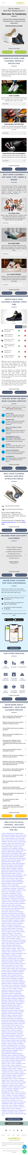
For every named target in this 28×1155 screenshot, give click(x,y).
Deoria (3, 908)
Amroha (20, 841)
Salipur (13, 1065)
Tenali (12, 1093)
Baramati (19, 858)
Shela (3, 1077)
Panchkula (10, 1031)
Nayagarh (4, 1023)
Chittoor (8, 900)
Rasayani (24, 1056)
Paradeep (8, 1033)
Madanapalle (5, 991)
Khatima (4, 976)
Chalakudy (12, 886)
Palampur (4, 1030)
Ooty (23, 1026)
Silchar (12, 1080)
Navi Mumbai (5, 1021)
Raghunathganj (22, 1046)
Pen (14, 1036)
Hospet (18, 943)
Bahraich (4, 853)
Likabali (14, 988)
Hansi (10, 940)
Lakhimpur (23, 986)
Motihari (12, 1008)
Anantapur (4, 843)
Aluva (3, 838)
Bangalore (15, 856)
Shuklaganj (22, 1078)
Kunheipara (23, 985)
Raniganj (18, 1056)
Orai (3, 1028)
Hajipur (3, 938)
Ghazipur (13, 928)
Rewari (7, 1060)
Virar (16, 1110)
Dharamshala (5, 911)
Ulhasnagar (21, 1103)
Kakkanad (22, 960)
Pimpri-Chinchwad (20, 1040)
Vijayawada (4, 1110)
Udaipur (11, 1102)
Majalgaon (16, 995)
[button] (11, 567)
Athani (10, 846)
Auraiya (20, 846)
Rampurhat (15, 1055)
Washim (21, 1112)
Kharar (9, 975)
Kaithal (11, 960)
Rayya (17, 1058)
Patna (7, 1035)
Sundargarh (16, 1088)
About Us (3, 1135)
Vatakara (4, 1108)
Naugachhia (14, 1020)
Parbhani (14, 1033)
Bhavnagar (20, 870)
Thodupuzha (21, 1095)
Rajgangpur (16, 1050)
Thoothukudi (5, 1097)
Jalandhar (13, 950)
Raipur (13, 1048)
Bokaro (17, 878)
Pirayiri (8, 1041)
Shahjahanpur (22, 1073)
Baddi (13, 850)
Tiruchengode (5, 1098)
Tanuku (23, 1091)
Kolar (11, 980)
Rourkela (13, 1061)
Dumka (3, 918)
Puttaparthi (9, 1046)
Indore (14, 946)
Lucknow (15, 990)
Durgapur (11, 918)
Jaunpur (13, 953)
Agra (22, 833)
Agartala (18, 833)
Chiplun (3, 900)
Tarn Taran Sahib (6, 1093)
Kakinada (16, 960)
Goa (14, 930)
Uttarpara (15, 1105)
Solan (7, 1083)
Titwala (3, 1100)
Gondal (23, 931)
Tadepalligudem (5, 1091)
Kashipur (4, 968)
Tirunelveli (12, 1098)
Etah (6, 920)
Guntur (20, 935)
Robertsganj (19, 1060)
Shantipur (9, 1075)
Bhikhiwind (12, 871)
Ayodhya (21, 848)
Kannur (17, 965)
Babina (9, 850)
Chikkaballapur (20, 896)
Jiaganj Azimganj (12, 958)
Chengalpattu (12, 893)
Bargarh (19, 860)
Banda (10, 856)
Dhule (7, 915)
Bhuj (25, 875)
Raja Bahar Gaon (20, 1048)
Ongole (19, 1026)
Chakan (9, 885)
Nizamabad (8, 1025)
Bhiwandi (4, 875)
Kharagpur (4, 975)
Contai (10, 901)
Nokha (17, 1025)
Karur (21, 966)
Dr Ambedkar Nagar (15, 916)
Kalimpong (10, 961)
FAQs (8, 1135)
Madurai (11, 993)
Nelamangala (10, 1023)
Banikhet (21, 856)
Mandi (23, 996)
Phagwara (23, 1038)
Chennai (19, 893)
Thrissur (11, 1097)
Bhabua (20, 866)
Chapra (19, 890)
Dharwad (10, 913)
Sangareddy (5, 1068)
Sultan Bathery (17, 1086)
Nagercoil (4, 1015)
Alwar (6, 838)
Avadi (9, 848)
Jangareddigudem (6, 953)
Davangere (18, 905)
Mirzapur (4, 1005)
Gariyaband (16, 926)
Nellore (17, 1023)
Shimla (19, 1077)
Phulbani (8, 1040)
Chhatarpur (4, 895)
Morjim (8, 1008)
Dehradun (4, 906)
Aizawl (17, 835)
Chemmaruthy (5, 893)
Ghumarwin (19, 928)
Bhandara (20, 868)
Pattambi (12, 1035)
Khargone (14, 975)
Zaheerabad (18, 1113)
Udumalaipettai (5, 1103)
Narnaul (4, 1020)
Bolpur (9, 880)
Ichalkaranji (4, 946)
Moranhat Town (19, 1006)
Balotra (11, 855)
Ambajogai (21, 838)
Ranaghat (21, 1055)
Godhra (21, 930)
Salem (3, 1065)
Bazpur (3, 865)
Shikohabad (8, 1077)
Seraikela (4, 1073)
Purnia (23, 1045)
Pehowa (10, 1036)
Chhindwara (5, 896)
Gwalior (14, 936)
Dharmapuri (4, 913)
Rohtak (3, 1061)
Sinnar (8, 1081)
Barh (23, 860)
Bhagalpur (14, 868)
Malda (9, 996)
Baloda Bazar (5, 855)
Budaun (15, 881)
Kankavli (23, 963)
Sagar (8, 1063)
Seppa (21, 1071)
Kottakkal (4, 983)
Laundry (14, 667)
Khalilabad (20, 971)
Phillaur (3, 1040)
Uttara (10, 1105)
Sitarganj (23, 1081)
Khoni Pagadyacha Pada (13, 976)
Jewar (24, 953)
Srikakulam (4, 1086)
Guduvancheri (5, 935)
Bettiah (16, 866)
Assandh (22, 845)
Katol (20, 968)
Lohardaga (4, 990)
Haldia (7, 938)
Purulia (3, 1046)
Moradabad (11, 1006)
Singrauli (4, 1081)
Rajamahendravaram (7, 1050)
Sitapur (18, 1081)
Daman (11, 903)
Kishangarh (20, 978)
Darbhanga (22, 903)
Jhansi (20, 955)
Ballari (21, 853)
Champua (23, 886)
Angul (9, 843)
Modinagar (9, 1005)
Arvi (13, 845)
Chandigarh (13, 888)
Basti (14, 863)
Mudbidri (17, 1008)
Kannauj (4, 965)
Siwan (3, 1083)
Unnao (3, 1105)
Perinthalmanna (5, 1038)
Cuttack (3, 903)
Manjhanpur (4, 1000)
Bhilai (17, 871)
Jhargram (4, 956)
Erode (3, 920)
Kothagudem (22, 981)
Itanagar (9, 948)
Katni (17, 968)
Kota (17, 981)
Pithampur (13, 1041)
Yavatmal (12, 1113)
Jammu (9, 951)
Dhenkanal (21, 913)
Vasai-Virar (22, 1106)
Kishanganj (13, 978)
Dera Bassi (8, 908)
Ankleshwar (18, 843)
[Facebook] (6, 1130)
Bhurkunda (5, 876)
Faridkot (10, 921)
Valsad (8, 1106)
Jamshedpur (15, 951)
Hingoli (3, 943)
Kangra (18, 963)
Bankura (8, 858)
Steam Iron (22, 667)
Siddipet (4, 1080)
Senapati (17, 1071)
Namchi (15, 1016)
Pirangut (4, 1041)
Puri (19, 1045)
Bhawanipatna (5, 871)
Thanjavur (8, 1095)
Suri (6, 1090)
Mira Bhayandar (12, 1003)
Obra (15, 1026)
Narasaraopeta (10, 1018)
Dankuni (16, 903)
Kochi (3, 980)
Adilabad (9, 833)
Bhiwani (9, 875)
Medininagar (12, 1001)
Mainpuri (10, 995)
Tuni (18, 1100)
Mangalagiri (15, 998)
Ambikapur (4, 841)
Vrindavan (4, 1112)
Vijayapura (18, 1108)
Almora (23, 836)
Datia (13, 905)
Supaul (21, 1088)
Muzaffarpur (4, 1011)
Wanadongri (11, 1112)
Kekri (9, 970)
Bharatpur (4, 870)
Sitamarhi (13, 1081)
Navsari (11, 1021)
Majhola (22, 995)
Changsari (4, 890)
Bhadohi (4, 868)
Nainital (21, 1015)
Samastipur (18, 1065)
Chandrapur (20, 888)
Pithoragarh (20, 1041)
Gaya (3, 928)
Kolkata (21, 980)
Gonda (18, 931)
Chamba (18, 886)
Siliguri (16, 1080)
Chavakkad (12, 891)
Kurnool (4, 986)
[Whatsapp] (10, 1130)
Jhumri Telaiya (17, 956)
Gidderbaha (4, 930)
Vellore (8, 1108)
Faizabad (22, 920)
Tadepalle (15, 1090)
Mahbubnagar (17, 993)
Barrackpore (5, 863)
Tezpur (16, 1093)
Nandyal (4, 1018)
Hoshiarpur (12, 943)
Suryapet (10, 1090)
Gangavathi (4, 926)
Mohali (18, 1005)
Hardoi (18, 940)
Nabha (21, 1011)
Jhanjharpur (14, 955)
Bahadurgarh (19, 851)
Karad (3, 966)
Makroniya (4, 996)
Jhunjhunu (4, 958)
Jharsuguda (10, 956)
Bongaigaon (19, 880)
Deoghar (22, 906)
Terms (13, 1135)
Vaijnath (4, 1106)
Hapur (14, 940)
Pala (15, 1028)
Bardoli (10, 860)
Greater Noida (17, 933)
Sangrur (15, 1068)
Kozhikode (15, 983)
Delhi (12, 906)
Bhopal (13, 875)
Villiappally (11, 1110)
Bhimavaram (5, 873)
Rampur (10, 1055)
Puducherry (4, 1045)
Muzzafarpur (11, 1011)
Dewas (6, 910)
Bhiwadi (19, 873)
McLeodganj (5, 1001)
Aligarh (13, 836)
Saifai (23, 1063)
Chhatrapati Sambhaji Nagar (15, 895)
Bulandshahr (21, 881)
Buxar (14, 883)
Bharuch (9, 870)
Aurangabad (5, 848)
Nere (20, 1023)
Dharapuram (12, 911)
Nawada (16, 1021)
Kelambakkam (14, 970)
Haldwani (12, 938)
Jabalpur (14, 948)
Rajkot (3, 1051)
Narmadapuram (19, 1018)
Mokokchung (5, 1006)
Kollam (3, 981)
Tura (21, 1100)
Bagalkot (23, 850)
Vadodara (21, 1105)
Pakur (11, 1028)
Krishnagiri (21, 983)
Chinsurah (21, 898)
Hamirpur (18, 938)
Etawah (10, 920)
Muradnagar (21, 1010)
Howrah (3, 945)
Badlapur (18, 850)
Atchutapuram (5, 846)
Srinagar (10, 1086)
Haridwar (23, 940)
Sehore (12, 1071)
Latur (7, 988)
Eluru (22, 918)
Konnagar (8, 981)
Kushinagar (17, 986)
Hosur (22, 943)
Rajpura (15, 1051)
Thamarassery (22, 1093)
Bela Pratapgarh (19, 865)
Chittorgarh (14, 900)
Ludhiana (21, 990)
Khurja (8, 978)
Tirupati (18, 1098)
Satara (21, 1070)
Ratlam (8, 1058)
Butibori (10, 883)
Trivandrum (13, 1100)
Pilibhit (13, 1040)
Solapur (12, 1083)
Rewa (3, 1060)
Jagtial (18, 948)
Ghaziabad (7, 928)
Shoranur (16, 1078)
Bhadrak (9, 868)
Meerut (17, 1001)
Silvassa (21, 1080)
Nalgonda (4, 1016)
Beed (7, 865)
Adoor (13, 833)
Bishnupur (12, 878)
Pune (16, 1045)
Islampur (4, 948)
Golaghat (8, 931)
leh (10, 988)
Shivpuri (11, 1078)
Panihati (16, 1031)
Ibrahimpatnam (16, 945)
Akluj (24, 835)
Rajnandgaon (9, 1051)
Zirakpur (24, 1113)
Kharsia (20, 975)
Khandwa (16, 973)
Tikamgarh (16, 1097)
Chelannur (18, 891)
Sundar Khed (9, 1088)
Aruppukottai (8, 845)
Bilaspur (4, 878)
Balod (24, 853)
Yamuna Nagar (5, 1113)
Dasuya (9, 905)
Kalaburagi (4, 961)
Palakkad (19, 1028)
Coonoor (22, 901)
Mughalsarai (5, 1010)
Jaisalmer (8, 950)
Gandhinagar (17, 925)
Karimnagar (8, 966)
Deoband (17, 906)
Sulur (3, 1088)
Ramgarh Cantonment (16, 1053)
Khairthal (14, 971)
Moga (14, 1005)
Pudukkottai (11, 1045)
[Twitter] (17, 1130)
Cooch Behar (15, 901)
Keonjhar (4, 971)
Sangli (10, 1068)
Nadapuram (4, 1013)
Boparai (3, 881)
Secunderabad (5, 1071)
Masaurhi (10, 1000)
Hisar (7, 943)
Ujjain (15, 1103)
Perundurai (13, 1038)
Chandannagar (6, 888)
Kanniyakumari (10, 965)
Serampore (10, 1073)
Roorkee (8, 1061)
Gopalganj (4, 933)
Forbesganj (20, 923)
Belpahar (4, 866)
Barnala (13, 861)
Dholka (3, 915)
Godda (17, 930)
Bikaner (21, 876)
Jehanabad (19, 953)
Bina (8, 878)
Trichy (7, 1100)
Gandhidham (10, 925)
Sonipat (21, 1083)
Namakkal (9, 1016)
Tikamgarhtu (23, 1097)
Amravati (10, 841)
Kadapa (3, 960)
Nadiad (15, 1013)
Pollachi (10, 1043)
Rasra (3, 1058)
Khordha (4, 978)
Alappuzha (7, 836)
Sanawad (23, 1066)
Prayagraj (15, 1043)
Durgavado (17, 918)
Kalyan (16, 961)
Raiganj (4, 1048)
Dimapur (18, 915)
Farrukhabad (16, 921)
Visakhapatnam (22, 1110)
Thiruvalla (14, 1095)
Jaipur (3, 950)
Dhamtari (11, 910)
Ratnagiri (12, 1058)
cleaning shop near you (9, 522)
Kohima (7, 980)
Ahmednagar (11, 835)
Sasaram (16, 1070)
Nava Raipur (21, 1020)
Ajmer (21, 835)
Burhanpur (4, 883)
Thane (3, 1095)
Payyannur (17, 1035)
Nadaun (10, 1013)
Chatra (7, 891)
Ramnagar (4, 1055)
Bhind (14, 873)
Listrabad (19, 988)
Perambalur (19, 1036)
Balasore (9, 853)
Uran (7, 1105)
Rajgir (21, 1050)
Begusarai (12, 865)
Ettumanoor (16, 920)
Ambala (3, 840)
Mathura (16, 1000)
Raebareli (14, 1046)
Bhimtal (10, 873)
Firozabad (8, 923)
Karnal (17, 966)
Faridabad (4, 921)
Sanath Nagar (16, 1066)
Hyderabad (9, 945)
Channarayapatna (12, 890)
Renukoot (22, 1058)
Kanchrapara (12, 963)
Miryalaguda (20, 1003)
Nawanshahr (22, 1021)
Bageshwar (4, 851)
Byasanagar (19, 883)
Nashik (8, 1020)
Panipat (21, 1031)
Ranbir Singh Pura (6, 1056)
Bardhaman (4, 860)
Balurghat (22, 855)
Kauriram (4, 970)
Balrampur (16, 855)
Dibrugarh (12, 915)
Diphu (3, 916)
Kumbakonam (16, 985)
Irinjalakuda (20, 946)
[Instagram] (13, 1130)
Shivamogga (5, 1078)
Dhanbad (17, 910)
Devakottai (15, 908)
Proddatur (20, 1043)
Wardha (16, 1112)
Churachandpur (22, 900)
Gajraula (4, 925)
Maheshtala (4, 995)
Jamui (20, 951)
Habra (18, 936)
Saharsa (13, 1063)
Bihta (16, 876)
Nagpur (9, 1015)
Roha (24, 1060)
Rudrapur (19, 1061)
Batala (17, 863)
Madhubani (18, 991)
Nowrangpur (10, 1026)
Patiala (3, 1035)
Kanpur (21, 965)
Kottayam (9, 983)
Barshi (10, 863)
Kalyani (20, 961)
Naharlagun (15, 1015)
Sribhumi (20, 1085)
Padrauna (7, 1028)
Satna (24, 1070)
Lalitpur (3, 988)
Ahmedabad (4, 835)
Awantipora (15, 848)
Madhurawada (5, 993)
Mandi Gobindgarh (6, 998)
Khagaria (9, 971)
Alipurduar (18, 836)
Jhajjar (3, 955)
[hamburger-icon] (3, 3)
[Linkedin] (21, 1130)
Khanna (21, 973)
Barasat (24, 858)
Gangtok (10, 926)
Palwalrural (4, 1031)
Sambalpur (4, 1066)
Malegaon (14, 996)
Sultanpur (23, 1086)
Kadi (7, 960)
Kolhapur (16, 980)
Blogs (18, 1135)
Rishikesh (12, 1060)
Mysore (17, 1011)
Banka (3, 858)
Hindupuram (16, 941)
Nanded (20, 1016)
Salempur (8, 1065)
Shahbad (16, 1073)
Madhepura (12, 991)
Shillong (14, 1077)
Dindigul (23, 915)
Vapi (12, 1106)
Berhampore (10, 866)
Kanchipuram (5, 963)
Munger (15, 1010)
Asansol (17, 845)
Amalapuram (12, 838)
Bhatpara (14, 870)
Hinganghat (23, 941)
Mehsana (22, 1001)
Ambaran (16, 840)
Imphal (10, 946)
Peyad (18, 1038)
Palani (8, 1030)
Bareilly (14, 860)
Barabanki (13, 858)
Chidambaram (11, 896)
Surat (3, 1090)
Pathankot (19, 1033)
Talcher (12, 1091)
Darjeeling (4, 905)
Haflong (23, 936)
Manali (19, 996)
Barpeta (18, 861)
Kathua (8, 968)
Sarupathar (10, 1070)
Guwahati (9, 936)
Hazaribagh (9, 941)
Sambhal (10, 1066)
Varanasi (16, 1106)
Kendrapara (22, 970)
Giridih (10, 930)
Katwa (24, 968)
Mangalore (21, 998)
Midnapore (4, 1003)
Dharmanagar (19, 911)
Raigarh (9, 1048)
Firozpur (14, 923)
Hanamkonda (5, 940)
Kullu (10, 985)
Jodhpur (22, 958)
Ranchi (13, 1056)
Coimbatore (4, 901)
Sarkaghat (4, 1070)
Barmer (9, 861)
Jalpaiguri (4, 951)
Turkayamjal (5, 1102)
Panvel (3, 1033)
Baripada (4, 861)
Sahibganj (18, 1063)
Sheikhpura (20, 1075)
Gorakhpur (10, 933)
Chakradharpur (5, 886)
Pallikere (13, 1030)
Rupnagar (4, 1063)
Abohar (4, 833)
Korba (13, 981)
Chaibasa (4, 885)
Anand (24, 841)
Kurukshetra (10, 986)
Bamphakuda (5, 856)
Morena (3, 1008)
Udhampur (23, 1102)
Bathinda (22, 863)
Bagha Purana (11, 851)
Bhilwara (22, 871)
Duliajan (23, 916)
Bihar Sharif (11, 876)
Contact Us (24, 1135)
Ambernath (21, 840)
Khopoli (21, 976)
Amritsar (15, 841)
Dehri (8, 906)
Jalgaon (19, 950)
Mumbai (11, 1010)
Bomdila (14, 880)
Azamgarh (4, 850)
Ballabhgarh (15, 853)
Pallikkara (19, 1030)
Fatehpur (22, 921)
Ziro (3, 1115)
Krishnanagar (5, 985)
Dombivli (7, 916)
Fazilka (3, 923)
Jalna (23, 950)
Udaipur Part (16, 1102)
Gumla (16, 935)
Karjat (13, 966)
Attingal (15, 846)
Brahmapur (9, 881)
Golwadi (14, 931)
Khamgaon (4, 973)
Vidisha (13, 1108)
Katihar (13, 968)
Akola (3, 836)
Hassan (3, 941)
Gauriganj (22, 926)
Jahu (22, 948)
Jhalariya (8, 955)
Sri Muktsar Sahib (13, 1085)
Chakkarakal (15, 885)
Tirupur (22, 1098)
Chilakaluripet (14, 898)
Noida (13, 1025)
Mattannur (21, 1000)
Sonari (16, 1083)
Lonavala (10, 990)
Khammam (10, 973)
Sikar (8, 1080)
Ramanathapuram (6, 1053)
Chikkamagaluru (6, 898)
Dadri (7, 903)
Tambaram (17, 1091)
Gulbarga (11, 935)
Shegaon (14, 1075)
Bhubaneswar (19, 875)
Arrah (3, 845)
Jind (18, 958)
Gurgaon (4, 936)
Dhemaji (16, 913)
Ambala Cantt (9, 840)
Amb (17, 838)
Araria (22, 843)
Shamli (4, 1075)
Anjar (12, 843)
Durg (7, 918)
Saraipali (20, 1068)
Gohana (3, 931)
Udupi (11, 1103)
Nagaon (19, 1013)
